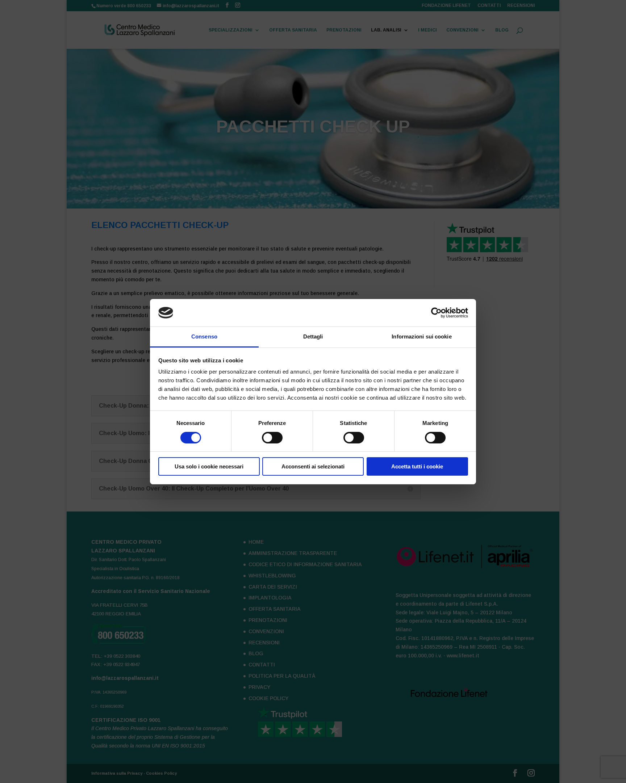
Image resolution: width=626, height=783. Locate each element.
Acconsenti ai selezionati (313, 466)
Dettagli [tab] (313, 336)
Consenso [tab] (204, 336)
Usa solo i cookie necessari (209, 466)
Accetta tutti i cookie (417, 466)
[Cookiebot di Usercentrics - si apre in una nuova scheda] (436, 312)
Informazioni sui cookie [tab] (421, 336)
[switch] (272, 437)
